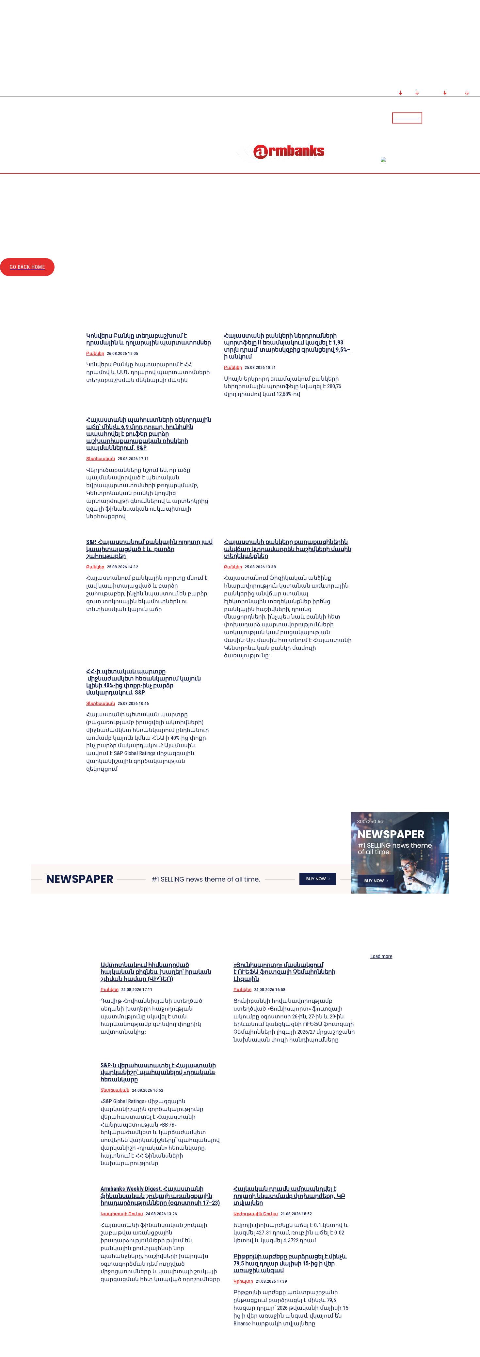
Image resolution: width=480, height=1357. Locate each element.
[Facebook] (452, 118)
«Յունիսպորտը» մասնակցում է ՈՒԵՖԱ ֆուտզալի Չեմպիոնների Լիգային (284, 971)
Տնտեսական (100, 458)
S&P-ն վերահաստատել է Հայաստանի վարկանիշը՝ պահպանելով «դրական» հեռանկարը (158, 1072)
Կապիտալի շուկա (122, 1213)
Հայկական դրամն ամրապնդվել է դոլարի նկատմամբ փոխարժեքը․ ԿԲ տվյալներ (289, 1195)
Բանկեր (95, 353)
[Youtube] (468, 118)
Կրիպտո (243, 1281)
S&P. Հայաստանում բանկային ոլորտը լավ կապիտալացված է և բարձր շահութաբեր (149, 548)
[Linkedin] (476, 118)
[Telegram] (460, 118)
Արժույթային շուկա (255, 1213)
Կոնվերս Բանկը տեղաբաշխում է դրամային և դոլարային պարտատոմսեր (148, 339)
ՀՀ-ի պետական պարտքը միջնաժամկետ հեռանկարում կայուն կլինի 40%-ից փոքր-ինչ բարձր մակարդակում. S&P (143, 682)
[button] (429, 117)
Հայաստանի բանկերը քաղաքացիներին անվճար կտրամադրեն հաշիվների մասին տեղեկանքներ (287, 548)
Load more (381, 956)
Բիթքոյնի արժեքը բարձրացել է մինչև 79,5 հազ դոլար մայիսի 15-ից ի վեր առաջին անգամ (290, 1263)
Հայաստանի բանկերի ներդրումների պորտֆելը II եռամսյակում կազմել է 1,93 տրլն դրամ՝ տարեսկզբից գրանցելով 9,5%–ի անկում (287, 346)
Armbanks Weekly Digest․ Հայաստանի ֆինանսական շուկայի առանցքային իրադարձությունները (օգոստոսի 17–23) (160, 1195)
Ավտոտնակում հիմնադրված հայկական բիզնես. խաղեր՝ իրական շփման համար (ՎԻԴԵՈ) (156, 971)
